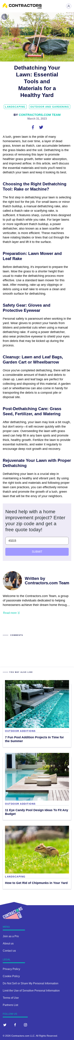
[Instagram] (25, 1024)
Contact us (9, 950)
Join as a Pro (11, 936)
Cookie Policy (11, 976)
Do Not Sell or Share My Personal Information (30, 983)
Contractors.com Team (40, 114)
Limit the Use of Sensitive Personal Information (31, 990)
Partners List (10, 1005)
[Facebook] (15, 1024)
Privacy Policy (11, 969)
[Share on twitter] (41, 127)
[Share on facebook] (33, 127)
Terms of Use (11, 997)
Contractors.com (20, 1035)
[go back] (4, 17)
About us (8, 943)
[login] (68, 6)
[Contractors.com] (22, 7)
